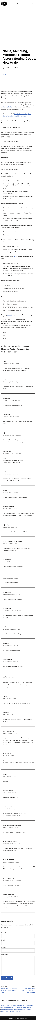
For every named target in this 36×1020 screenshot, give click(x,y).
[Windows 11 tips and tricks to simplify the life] (4, 3)
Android (22, 68)
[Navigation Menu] (33, 3)
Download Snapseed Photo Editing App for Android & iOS (17, 1009)
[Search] (18, 3)
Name (3, 933)
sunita (5, 380)
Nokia (15, 256)
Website (3, 947)
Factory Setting (7, 107)
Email (3, 940)
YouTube (3, 74)
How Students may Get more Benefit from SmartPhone (17, 1005)
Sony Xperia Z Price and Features (11, 1011)
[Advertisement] (18, 30)
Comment (4, 954)
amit (5, 68)
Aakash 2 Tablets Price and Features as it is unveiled (16, 1007)
